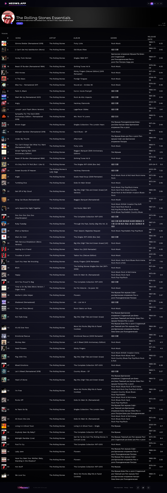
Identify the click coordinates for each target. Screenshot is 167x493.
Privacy (126, 487)
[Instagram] (148, 488)
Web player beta (118, 487)
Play (19, 23)
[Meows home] (23, 487)
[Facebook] (138, 488)
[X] (143, 488)
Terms (131, 487)
